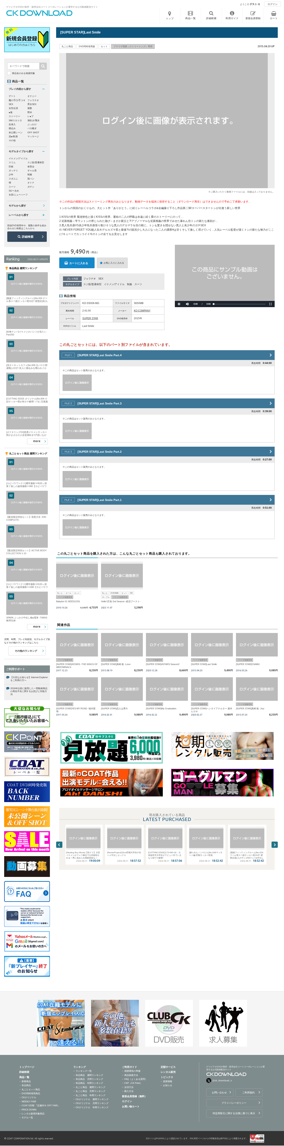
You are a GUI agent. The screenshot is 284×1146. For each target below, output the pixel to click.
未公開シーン (15, 132)
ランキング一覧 (84, 1071)
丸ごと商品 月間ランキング (90, 1091)
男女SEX (31, 104)
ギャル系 (32, 170)
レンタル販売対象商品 (33, 1113)
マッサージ (33, 136)
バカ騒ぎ (32, 128)
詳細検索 (27, 236)
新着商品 (26, 1081)
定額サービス (168, 1067)
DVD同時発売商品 (31, 1093)
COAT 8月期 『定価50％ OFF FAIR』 (41, 1105)
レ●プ (30, 116)
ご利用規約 (248, 1092)
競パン (30, 178)
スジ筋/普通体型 (92, 284)
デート (12, 96)
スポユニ (13, 178)
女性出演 (13, 108)
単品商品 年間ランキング (89, 1083)
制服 (129, 284)
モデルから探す (17, 205)
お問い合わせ (219, 1092)
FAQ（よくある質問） (135, 1079)
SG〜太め (14, 190)
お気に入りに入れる (114, 263)
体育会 (30, 166)
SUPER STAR (90, 318)
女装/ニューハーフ (18, 194)
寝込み (12, 128)
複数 (29, 108)
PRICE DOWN (29, 1109)
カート (274, 18)
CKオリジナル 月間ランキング (92, 1103)
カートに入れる (78, 263)
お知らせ (167, 1085)
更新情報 (167, 1081)
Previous (59, 845)
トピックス (167, 1077)
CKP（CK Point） (133, 1083)
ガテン (30, 186)
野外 (29, 112)
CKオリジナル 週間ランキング (92, 1099)
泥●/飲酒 (13, 136)
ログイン (273, 4)
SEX (100, 278)
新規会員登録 (253, 18)
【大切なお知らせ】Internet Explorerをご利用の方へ (29, 678)
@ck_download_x (222, 1080)
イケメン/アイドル (114, 284)
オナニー (32, 96)
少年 (11, 174)
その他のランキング (26, 650)
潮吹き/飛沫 (33, 120)
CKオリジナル (29, 1097)
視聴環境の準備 (132, 1071)
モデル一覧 (27, 1117)
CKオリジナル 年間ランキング (92, 1107)
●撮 (10, 112)
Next (275, 845)
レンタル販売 (168, 1072)
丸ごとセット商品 (31, 1089)
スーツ (138, 284)
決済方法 (128, 1087)
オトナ (30, 182)
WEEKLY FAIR (29, 1101)
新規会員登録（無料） (134, 1096)
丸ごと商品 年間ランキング (90, 1095)
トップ (170, 18)
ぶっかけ (32, 124)
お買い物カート (131, 1106)
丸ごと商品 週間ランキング (90, 1087)
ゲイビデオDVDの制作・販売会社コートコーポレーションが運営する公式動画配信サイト (52, 7)
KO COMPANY (142, 310)
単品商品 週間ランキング (89, 1075)
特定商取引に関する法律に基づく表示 (234, 1113)
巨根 (11, 166)
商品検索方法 (131, 1075)
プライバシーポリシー (233, 1102)
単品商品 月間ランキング (89, 1079)
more (36, 441)
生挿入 (12, 124)
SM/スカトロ (15, 120)
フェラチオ (89, 278)
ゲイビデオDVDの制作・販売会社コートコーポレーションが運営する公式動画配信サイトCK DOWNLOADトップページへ (39, 13)
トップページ (26, 1067)
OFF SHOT (33, 132)
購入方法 (128, 1091)
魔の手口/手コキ (17, 100)
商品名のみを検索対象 (23, 73)
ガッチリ (13, 170)
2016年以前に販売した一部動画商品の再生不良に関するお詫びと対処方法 (28, 691)
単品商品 (26, 1085)
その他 (12, 140)
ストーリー (14, 116)
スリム (12, 162)
